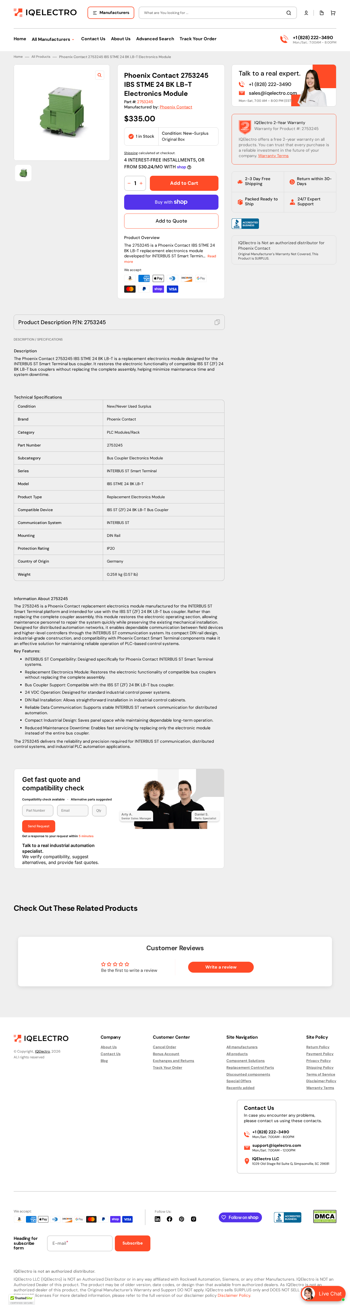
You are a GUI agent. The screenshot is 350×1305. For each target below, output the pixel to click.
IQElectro (42, 1051)
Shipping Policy (320, 1067)
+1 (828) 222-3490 (313, 37)
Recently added (240, 1087)
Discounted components (248, 1074)
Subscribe (132, 1243)
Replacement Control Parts (250, 1067)
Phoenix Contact (176, 107)
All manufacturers (242, 1047)
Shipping (131, 153)
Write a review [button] (221, 967)
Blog (104, 1060)
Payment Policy (320, 1054)
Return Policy (317, 1047)
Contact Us (111, 1054)
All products (237, 1054)
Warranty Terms (273, 156)
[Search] (290, 13)
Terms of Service (320, 1074)
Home (18, 57)
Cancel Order (164, 1047)
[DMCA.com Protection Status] (324, 1222)
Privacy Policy (318, 1060)
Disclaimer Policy (321, 1081)
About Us (109, 1047)
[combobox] (218, 13)
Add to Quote (171, 221)
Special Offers (238, 1081)
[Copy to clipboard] (217, 322)
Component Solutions (245, 1060)
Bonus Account (166, 1054)
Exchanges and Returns (173, 1060)
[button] (306, 13)
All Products (40, 57)
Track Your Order (167, 1067)
